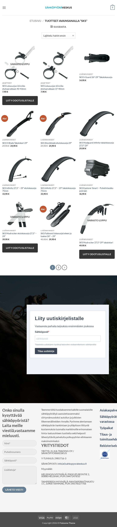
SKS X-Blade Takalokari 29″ (15, 143)
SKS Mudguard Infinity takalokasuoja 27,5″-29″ (96, 144)
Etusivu (35, 20)
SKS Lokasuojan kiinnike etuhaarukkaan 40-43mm (14, 87)
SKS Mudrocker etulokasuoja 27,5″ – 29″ (19, 235)
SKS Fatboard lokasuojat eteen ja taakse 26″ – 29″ (56, 235)
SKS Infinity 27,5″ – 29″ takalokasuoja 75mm (58, 189)
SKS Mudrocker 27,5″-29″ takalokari (96, 242)
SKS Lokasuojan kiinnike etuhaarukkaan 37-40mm (52, 87)
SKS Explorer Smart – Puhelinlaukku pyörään (96, 189)
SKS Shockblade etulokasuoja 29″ (56, 143)
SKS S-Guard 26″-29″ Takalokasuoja (95, 77)
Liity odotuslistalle (20, 100)
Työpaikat (106, 428)
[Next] (64, 267)
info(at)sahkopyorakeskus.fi (72, 463)
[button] (4, 7)
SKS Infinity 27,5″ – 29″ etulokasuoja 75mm (19, 189)
